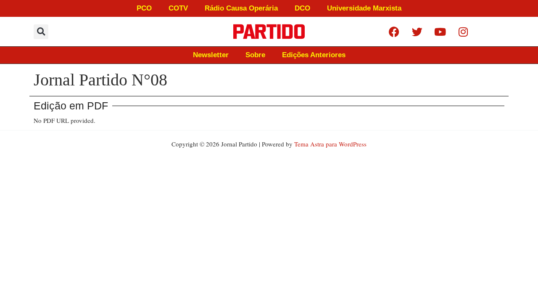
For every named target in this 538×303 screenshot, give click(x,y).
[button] (41, 31)
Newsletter (211, 55)
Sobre (255, 55)
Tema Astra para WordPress (330, 144)
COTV (178, 8)
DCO (302, 8)
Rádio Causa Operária (241, 8)
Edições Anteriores (313, 55)
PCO (144, 8)
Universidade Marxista (364, 8)
